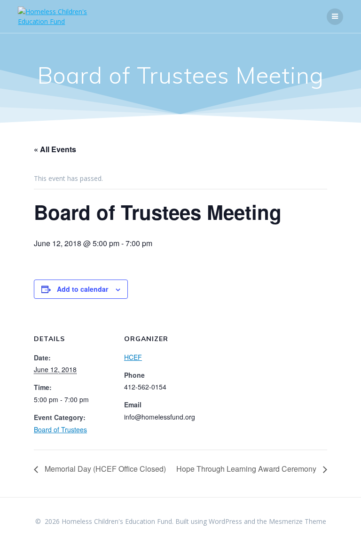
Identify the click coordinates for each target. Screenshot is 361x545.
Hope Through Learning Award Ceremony (247, 468)
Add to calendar (82, 289)
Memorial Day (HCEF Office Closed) (104, 468)
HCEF (133, 357)
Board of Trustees (60, 429)
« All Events (55, 149)
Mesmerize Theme (297, 521)
